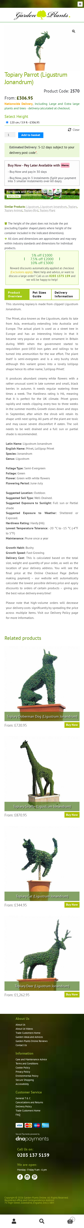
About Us (20, 1024)
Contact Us (21, 1045)
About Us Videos (24, 1028)
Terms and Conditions (27, 1063)
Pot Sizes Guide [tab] (39, 294)
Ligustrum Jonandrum (53, 207)
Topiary (72, 207)
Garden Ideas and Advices (29, 1037)
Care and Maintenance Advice (31, 1059)
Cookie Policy (23, 1067)
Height (22, 116)
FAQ (18, 1114)
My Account (14, 1221)
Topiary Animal (13, 210)
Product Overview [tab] (15, 294)
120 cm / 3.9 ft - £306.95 (25, 122)
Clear (76, 130)
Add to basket (30, 135)
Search (42, 1221)
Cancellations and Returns (29, 1102)
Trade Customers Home (28, 1033)
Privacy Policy (23, 1071)
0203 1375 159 (59, 276)
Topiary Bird (31, 210)
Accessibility (22, 1084)
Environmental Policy (27, 1075)
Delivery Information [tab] (64, 294)
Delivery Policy (24, 1106)
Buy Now (72, 725)
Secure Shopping (25, 1080)
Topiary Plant (47, 210)
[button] (74, 31)
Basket (64, 1218)
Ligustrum (32, 207)
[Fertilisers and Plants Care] (42, 194)
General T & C (23, 1098)
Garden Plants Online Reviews (31, 1041)
